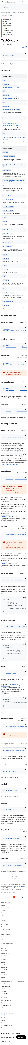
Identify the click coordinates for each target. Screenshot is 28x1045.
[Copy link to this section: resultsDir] (9, 784)
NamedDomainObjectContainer (11, 165)
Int (4, 276)
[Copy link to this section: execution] (9, 667)
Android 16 (4, 965)
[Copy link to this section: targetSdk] (9, 803)
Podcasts (3, 920)
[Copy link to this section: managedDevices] (15, 382)
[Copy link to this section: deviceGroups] (13, 471)
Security (3, 910)
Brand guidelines (16, 1033)
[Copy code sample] (26, 597)
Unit (4, 80)
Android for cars (5, 953)
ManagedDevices (7, 125)
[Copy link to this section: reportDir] (9, 765)
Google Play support (6, 1005)
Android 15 (4, 967)
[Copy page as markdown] (8, 44)
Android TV (4, 956)
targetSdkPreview (8, 292)
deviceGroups (7, 170)
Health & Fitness (5, 931)
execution (6, 221)
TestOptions (12, 55)
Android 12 (4, 975)
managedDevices (7, 123)
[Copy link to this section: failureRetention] (14, 355)
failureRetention (7, 108)
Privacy (3, 936)
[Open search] (17, 2)
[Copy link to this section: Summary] (11, 71)
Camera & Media (5, 934)
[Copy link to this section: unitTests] (9, 405)
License (8, 1033)
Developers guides (5, 986)
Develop (14, 12)
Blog (2, 917)
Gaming (3, 927)
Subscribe (21, 1037)
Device (11, 182)
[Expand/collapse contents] (10, 19)
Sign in (24, 2)
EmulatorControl (7, 87)
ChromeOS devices (6, 951)
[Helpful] (11, 16)
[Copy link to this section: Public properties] (18, 424)
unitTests (6, 137)
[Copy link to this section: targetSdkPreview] (2, 832)
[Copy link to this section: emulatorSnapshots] (16, 339)
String (5, 217)
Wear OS (3, 948)
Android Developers (5, 12)
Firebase (3, 1023)
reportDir (6, 258)
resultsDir (6, 269)
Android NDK (4, 994)
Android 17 (4, 962)
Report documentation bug (8, 1003)
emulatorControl (7, 85)
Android (3, 905)
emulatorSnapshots (8, 97)
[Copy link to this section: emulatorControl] (14, 323)
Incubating (7, 84)
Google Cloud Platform (7, 1025)
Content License (19, 886)
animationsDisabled (9, 156)
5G (2, 939)
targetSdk (6, 280)
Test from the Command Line (9, 464)
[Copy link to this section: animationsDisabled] (16, 431)
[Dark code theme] (26, 53)
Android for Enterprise (6, 907)
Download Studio (5, 991)
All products (4, 1028)
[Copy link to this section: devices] (8, 527)
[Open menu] (2, 2)
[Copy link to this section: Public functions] (17, 316)
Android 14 (4, 970)
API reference (6, 7)
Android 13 (4, 972)
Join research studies (6, 1008)
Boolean (5, 152)
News (2, 915)
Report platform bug (6, 1000)
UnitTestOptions (20, 137)
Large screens (4, 946)
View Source (22, 47)
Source (3, 912)
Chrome (3, 1020)
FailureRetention (7, 109)
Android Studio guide (6, 984)
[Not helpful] (13, 16)
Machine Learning (5, 929)
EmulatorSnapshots (8, 98)
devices (5, 186)
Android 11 (3, 977)
